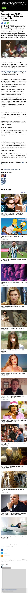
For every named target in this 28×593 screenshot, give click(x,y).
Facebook (3, 163)
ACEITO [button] (4, 8)
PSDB (2, 11)
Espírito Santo (14, 169)
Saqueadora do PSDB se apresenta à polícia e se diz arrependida (13, 16)
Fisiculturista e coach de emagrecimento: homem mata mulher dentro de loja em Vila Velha (4, 181)
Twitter (22, 162)
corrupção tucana (7, 169)
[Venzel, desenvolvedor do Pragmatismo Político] (5, 566)
